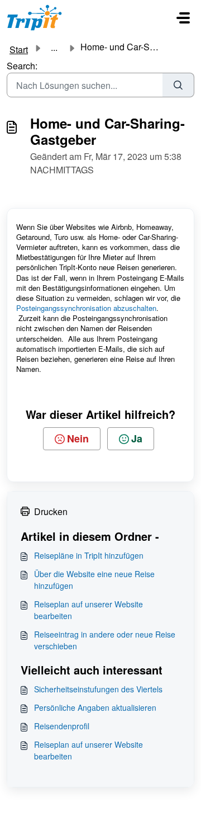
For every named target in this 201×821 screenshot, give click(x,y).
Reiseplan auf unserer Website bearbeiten (88, 609)
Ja (136, 438)
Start (18, 49)
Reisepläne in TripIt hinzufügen (88, 555)
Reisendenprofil (61, 726)
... (54, 47)
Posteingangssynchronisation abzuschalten (86, 308)
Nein (78, 438)
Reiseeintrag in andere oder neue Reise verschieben (104, 640)
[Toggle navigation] (183, 18)
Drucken (51, 511)
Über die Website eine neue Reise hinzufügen (94, 579)
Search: (22, 65)
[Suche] (178, 85)
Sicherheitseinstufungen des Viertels (98, 689)
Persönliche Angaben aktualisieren (95, 707)
